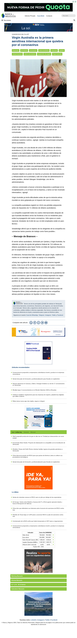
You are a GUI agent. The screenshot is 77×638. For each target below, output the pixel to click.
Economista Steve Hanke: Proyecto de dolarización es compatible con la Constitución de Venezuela (39, 443)
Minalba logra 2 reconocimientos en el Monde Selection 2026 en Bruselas (34, 390)
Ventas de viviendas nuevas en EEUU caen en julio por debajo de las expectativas (37, 497)
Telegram (41, 315)
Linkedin (34, 620)
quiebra (61, 50)
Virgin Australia (57, 54)
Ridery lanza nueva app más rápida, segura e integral (29, 401)
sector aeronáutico (29, 54)
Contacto (49, 16)
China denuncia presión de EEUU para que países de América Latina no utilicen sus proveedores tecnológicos (37, 456)
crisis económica (44, 50)
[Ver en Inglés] (73, 1)
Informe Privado (30, 16)
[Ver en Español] (75, 1)
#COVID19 (24, 50)
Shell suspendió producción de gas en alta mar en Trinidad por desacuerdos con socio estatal (38, 437)
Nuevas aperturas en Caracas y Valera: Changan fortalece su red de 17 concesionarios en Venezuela (39, 384)
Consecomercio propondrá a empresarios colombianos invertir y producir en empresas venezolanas (38, 373)
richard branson (17, 54)
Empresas (16, 50)
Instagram (48, 315)
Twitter (54, 315)
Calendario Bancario (17, 589)
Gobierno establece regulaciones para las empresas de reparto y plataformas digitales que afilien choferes (38, 395)
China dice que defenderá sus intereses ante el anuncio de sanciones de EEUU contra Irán (38, 509)
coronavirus (33, 50)
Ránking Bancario (17, 576)
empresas (54, 50)
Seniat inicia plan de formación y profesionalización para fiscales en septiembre (36, 379)
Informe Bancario (16, 580)
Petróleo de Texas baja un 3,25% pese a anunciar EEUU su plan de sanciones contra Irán (38, 515)
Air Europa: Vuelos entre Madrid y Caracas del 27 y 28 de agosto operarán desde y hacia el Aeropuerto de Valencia (37, 502)
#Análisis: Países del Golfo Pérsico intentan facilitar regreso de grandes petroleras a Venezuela (38, 449)
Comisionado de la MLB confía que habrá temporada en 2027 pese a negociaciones (38, 521)
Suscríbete (40, 16)
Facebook (60, 315)
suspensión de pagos (44, 54)
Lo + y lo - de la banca (18, 584)
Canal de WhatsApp (32, 315)
